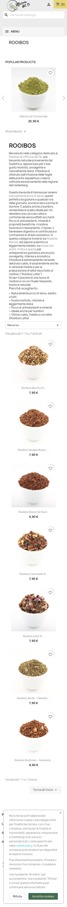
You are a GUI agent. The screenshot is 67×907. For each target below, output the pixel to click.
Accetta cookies (43, 896)
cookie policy (24, 845)
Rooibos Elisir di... (33, 636)
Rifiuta (17, 896)
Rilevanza (33, 325)
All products (16, 131)
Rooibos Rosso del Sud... (33, 512)
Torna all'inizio (45, 790)
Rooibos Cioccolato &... (33, 574)
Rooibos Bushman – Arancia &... (33, 760)
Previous (3, 98)
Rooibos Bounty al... (33, 388)
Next (63, 98)
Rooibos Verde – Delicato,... (33, 698)
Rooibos (19, 42)
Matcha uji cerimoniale (34, 116)
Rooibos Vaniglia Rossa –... (33, 450)
